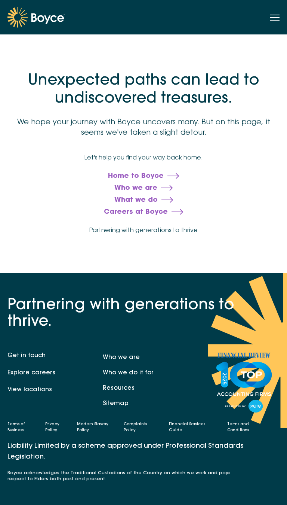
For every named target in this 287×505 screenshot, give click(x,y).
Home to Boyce (136, 176)
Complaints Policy (135, 427)
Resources (119, 388)
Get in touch (26, 356)
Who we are (135, 188)
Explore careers (31, 373)
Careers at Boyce (136, 212)
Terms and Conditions (238, 427)
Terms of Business (16, 427)
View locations (29, 390)
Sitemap (116, 404)
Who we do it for (128, 373)
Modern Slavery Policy (92, 427)
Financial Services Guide (187, 427)
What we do (136, 200)
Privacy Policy (52, 427)
